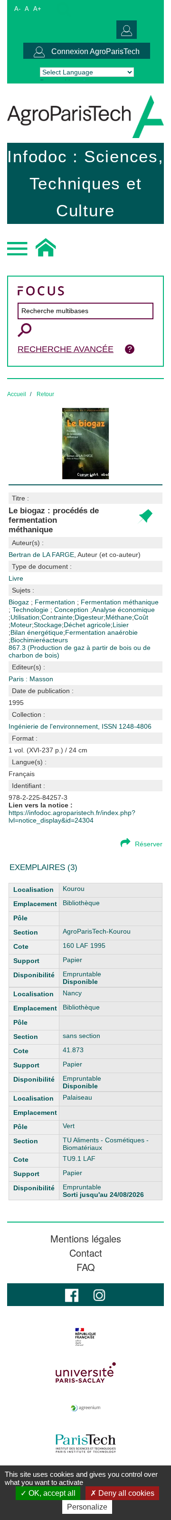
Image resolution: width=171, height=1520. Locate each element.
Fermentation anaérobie (101, 632)
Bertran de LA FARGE (75, 554)
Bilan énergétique (36, 632)
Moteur (21, 625)
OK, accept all (51, 1493)
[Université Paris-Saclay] (85, 1372)
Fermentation (56, 602)
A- (17, 8)
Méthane (118, 617)
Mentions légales (85, 1238)
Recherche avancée (66, 349)
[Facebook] (72, 1294)
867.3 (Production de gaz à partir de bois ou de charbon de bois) (80, 651)
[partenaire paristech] (85, 1443)
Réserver (148, 844)
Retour (45, 394)
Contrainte (57, 617)
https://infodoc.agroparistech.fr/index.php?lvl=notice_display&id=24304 (72, 816)
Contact (85, 1253)
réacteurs (53, 640)
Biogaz (20, 602)
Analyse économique (123, 609)
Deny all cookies (125, 1493)
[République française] (85, 1337)
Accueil (16, 394)
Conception (72, 609)
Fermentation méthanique (120, 602)
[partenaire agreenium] (85, 1408)
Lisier (121, 625)
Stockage (48, 625)
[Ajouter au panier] (145, 517)
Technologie (31, 609)
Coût (141, 617)
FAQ (85, 1267)
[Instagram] (99, 1294)
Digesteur (89, 617)
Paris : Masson (31, 679)
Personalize (87, 1507)
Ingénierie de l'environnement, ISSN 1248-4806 (80, 726)
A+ (37, 8)
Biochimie (24, 640)
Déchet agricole (87, 625)
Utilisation (24, 617)
